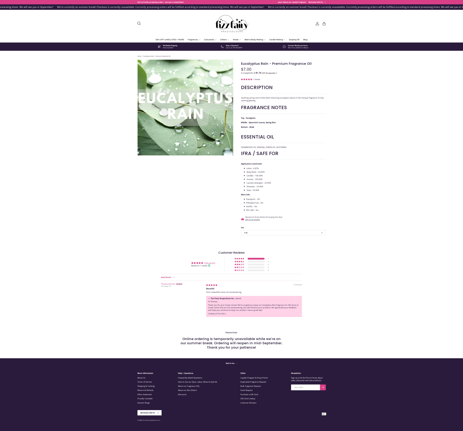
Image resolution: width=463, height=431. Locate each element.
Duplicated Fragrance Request (253, 382)
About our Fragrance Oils (189, 386)
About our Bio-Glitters (187, 390)
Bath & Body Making (254, 39)
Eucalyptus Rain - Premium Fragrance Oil (157, 56)
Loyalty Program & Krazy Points (254, 378)
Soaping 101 (294, 39)
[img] (211, 285)
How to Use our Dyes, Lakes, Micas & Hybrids (197, 382)
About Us (141, 378)
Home (139, 56)
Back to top (230, 363)
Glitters (223, 39)
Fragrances (193, 39)
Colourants (209, 39)
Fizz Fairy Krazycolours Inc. (151, 420)
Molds (235, 39)
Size (242, 227)
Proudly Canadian (145, 398)
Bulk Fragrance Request (250, 386)
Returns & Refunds (145, 390)
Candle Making (276, 39)
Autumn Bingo (143, 403)
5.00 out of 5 (209, 263)
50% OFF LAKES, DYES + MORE (170, 39)
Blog (305, 39)
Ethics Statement (144, 394)
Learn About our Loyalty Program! (292, 2)
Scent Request (246, 390)
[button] (324, 23)
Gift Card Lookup (247, 398)
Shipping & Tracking (146, 386)
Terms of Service (144, 382)
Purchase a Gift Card (249, 394)
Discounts (182, 394)
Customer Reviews (248, 403)
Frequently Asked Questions (190, 378)
